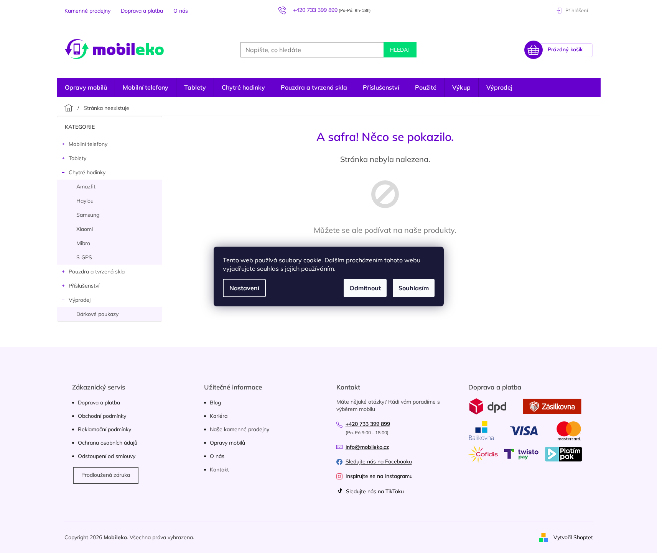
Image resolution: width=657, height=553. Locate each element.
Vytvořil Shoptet (573, 536)
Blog (215, 402)
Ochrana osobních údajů (107, 442)
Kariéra (218, 415)
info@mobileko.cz (367, 446)
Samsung (87, 214)
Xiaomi (84, 229)
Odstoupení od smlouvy (106, 456)
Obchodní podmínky (102, 415)
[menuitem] (499, 87)
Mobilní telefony (88, 144)
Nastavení (244, 288)
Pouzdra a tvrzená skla (97, 271)
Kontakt (219, 469)
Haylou (85, 200)
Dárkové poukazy (97, 314)
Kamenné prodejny (87, 10)
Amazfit (86, 186)
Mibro (83, 243)
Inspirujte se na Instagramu (379, 476)
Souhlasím (413, 288)
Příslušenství (84, 285)
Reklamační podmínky (104, 429)
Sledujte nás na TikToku (374, 491)
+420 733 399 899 (368, 423)
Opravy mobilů (227, 442)
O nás (180, 10)
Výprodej (80, 299)
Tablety (77, 158)
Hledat (400, 49)
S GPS (84, 257)
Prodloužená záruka (105, 474)
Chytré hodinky (87, 172)
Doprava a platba (142, 10)
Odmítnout (365, 288)
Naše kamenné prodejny (239, 429)
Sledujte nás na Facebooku (379, 461)
